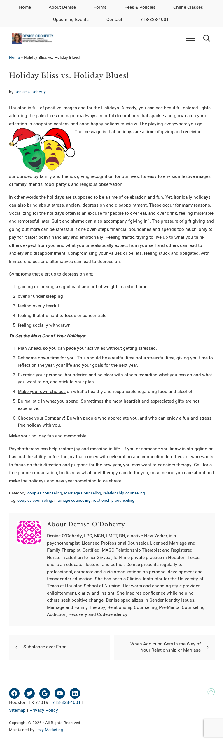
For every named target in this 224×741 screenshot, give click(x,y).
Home (14, 57)
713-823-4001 (66, 702)
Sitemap (17, 710)
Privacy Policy (43, 710)
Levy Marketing (49, 730)
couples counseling (44, 493)
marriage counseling (72, 500)
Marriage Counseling (82, 493)
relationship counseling (124, 493)
